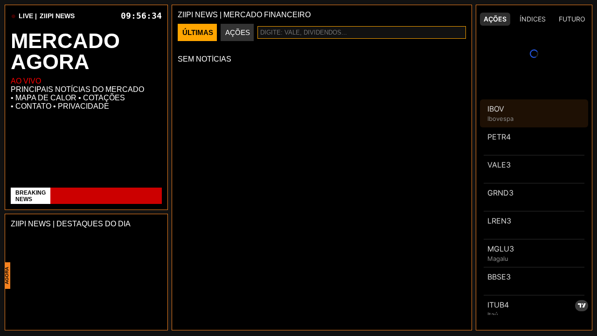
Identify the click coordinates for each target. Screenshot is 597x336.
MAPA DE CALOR (45, 98)
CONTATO (33, 106)
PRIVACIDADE (83, 106)
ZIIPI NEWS (57, 16)
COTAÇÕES (104, 98)
